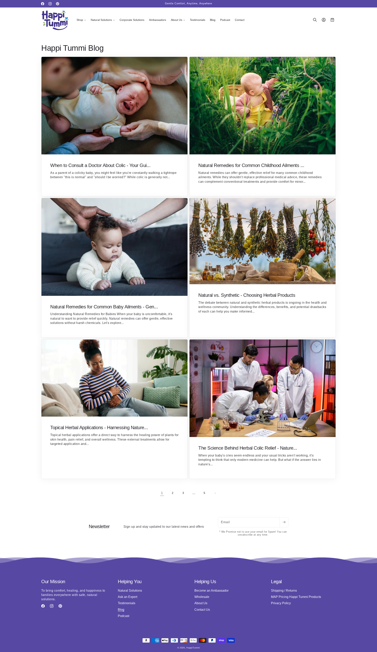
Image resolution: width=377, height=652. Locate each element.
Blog (121, 609)
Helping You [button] (130, 581)
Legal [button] (276, 581)
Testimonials (126, 603)
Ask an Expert (127, 597)
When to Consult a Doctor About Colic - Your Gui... (100, 165)
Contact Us (202, 609)
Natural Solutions (130, 590)
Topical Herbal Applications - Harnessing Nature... (99, 427)
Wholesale (201, 597)
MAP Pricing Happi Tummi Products (296, 597)
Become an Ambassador (211, 590)
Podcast (123, 616)
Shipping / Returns (284, 590)
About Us (200, 603)
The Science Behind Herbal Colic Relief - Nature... (247, 448)
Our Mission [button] (53, 581)
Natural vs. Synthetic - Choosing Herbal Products (246, 295)
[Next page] (215, 493)
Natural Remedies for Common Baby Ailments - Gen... (104, 306)
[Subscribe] (284, 522)
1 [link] (162, 493)
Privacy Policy (281, 603)
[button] (81, 20)
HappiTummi (193, 647)
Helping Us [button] (205, 581)
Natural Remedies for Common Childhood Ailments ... (251, 165)
